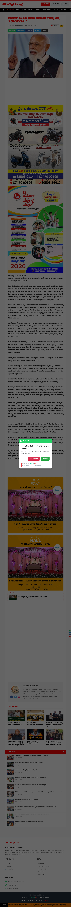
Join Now (45, 459)
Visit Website (34, 459)
